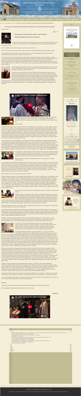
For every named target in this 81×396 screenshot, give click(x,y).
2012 (11, 378)
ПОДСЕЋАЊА (74, 19)
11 (71, 140)
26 (73, 144)
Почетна (2, 23)
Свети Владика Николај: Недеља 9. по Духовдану (22, 341)
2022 (11, 359)
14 (78, 140)
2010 (11, 382)
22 (65, 144)
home (4, 20)
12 (73, 140)
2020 (11, 363)
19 (73, 142)
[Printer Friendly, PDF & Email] (56, 31)
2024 (11, 355)
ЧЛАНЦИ (35, 19)
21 (78, 142)
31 (73, 146)
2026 (11, 329)
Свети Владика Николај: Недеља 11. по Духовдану (23, 338)
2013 (14, 23)
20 (76, 142)
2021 (11, 361)
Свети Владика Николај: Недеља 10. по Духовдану (23, 339)
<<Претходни (67, 136)
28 (78, 144)
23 (67, 144)
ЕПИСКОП (9, 19)
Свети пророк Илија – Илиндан (18, 342)
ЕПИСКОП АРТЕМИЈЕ (19, 19)
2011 (11, 380)
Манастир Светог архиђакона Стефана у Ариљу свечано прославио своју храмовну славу (31, 337)
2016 (11, 371)
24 (69, 144)
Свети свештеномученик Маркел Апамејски (72, 126)
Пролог (71, 129)
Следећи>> (76, 136)
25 (71, 144)
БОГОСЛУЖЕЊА (59, 19)
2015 (11, 373)
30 (71, 146)
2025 (11, 353)
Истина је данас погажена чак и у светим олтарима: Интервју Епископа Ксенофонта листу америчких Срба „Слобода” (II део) (39, 332)
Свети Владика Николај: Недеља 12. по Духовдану (23, 333)
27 (76, 144)
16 (67, 142)
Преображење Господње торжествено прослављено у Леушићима (26, 334)
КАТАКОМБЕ (42, 19)
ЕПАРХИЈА (28, 19)
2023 (11, 357)
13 (76, 140)
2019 (11, 365)
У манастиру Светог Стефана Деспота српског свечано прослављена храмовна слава (30, 340)
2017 (11, 369)
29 (69, 146)
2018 (11, 367)
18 (71, 142)
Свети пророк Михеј (72, 123)
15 (65, 142)
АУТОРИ (67, 19)
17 (69, 142)
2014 (11, 375)
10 (69, 140)
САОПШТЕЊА (50, 19)
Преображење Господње (17, 336)
